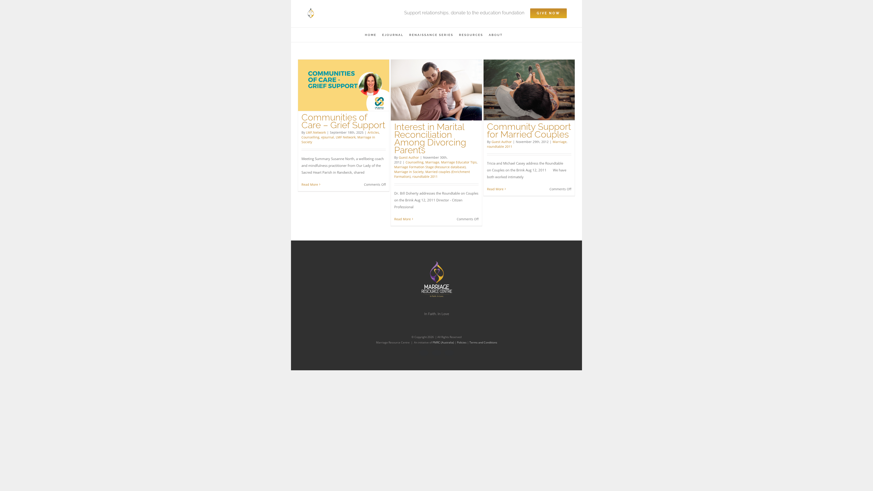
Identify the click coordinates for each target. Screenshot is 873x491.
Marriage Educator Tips (459, 162)
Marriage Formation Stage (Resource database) (430, 167)
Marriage (432, 162)
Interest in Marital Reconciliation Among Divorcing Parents (430, 138)
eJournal (327, 137)
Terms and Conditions (483, 342)
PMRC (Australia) (444, 342)
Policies (462, 342)
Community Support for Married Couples (529, 130)
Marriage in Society (409, 172)
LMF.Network (316, 132)
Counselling (310, 137)
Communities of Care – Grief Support (343, 121)
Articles (373, 132)
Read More (309, 184)
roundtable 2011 (425, 176)
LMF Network (346, 137)
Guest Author (409, 157)
